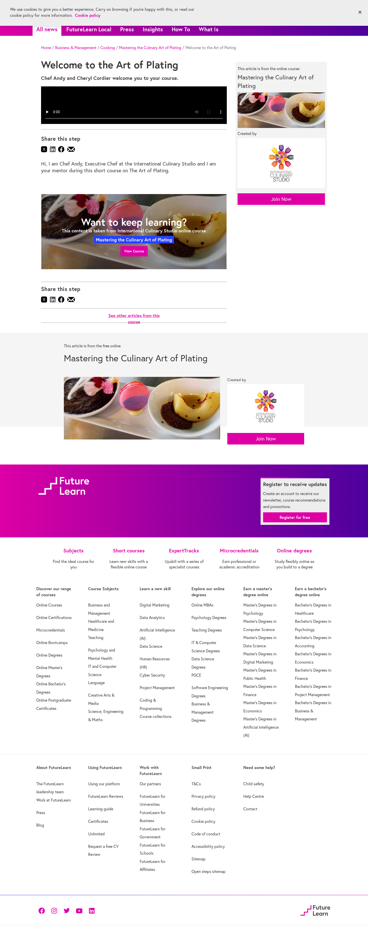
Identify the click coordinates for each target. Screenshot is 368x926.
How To (181, 29)
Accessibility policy (208, 846)
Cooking (107, 47)
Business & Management (75, 47)
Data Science (151, 646)
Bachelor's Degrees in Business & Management (313, 710)
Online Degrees (49, 655)
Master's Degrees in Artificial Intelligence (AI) (261, 727)
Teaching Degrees (207, 630)
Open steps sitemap (209, 871)
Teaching (95, 637)
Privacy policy (203, 796)
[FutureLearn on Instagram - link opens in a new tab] (54, 910)
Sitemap (199, 858)
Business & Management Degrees (203, 712)
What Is (209, 29)
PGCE (196, 675)
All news (47, 29)
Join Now (281, 199)
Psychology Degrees (209, 617)
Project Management (157, 687)
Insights (153, 29)
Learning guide (100, 808)
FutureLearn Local (88, 29)
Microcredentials (50, 630)
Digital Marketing (154, 604)
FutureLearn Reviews (105, 796)
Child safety (253, 783)
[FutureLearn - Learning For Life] (315, 909)
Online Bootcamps (52, 642)
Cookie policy (203, 821)
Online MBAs (202, 604)
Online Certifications (54, 617)
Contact (250, 808)
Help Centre (253, 796)
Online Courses (49, 604)
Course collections (155, 716)
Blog (40, 825)
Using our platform (104, 783)
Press (127, 29)
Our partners (150, 783)
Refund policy (203, 808)
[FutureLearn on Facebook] (43, 910)
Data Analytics (152, 617)
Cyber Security (152, 675)
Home (46, 47)
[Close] (359, 12)
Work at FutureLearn (53, 800)
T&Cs (196, 783)
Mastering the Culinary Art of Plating (150, 47)
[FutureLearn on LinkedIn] (91, 910)
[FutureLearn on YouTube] (79, 910)
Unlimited (96, 833)
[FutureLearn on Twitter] (66, 910)
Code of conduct (206, 833)
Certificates (98, 821)
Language (96, 682)
